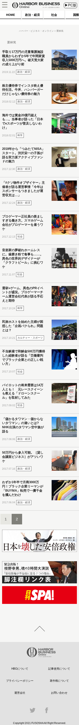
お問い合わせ (59, 692)
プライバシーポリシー (19, 680)
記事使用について (59, 668)
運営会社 (19, 692)
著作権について (59, 680)
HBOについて (19, 668)
